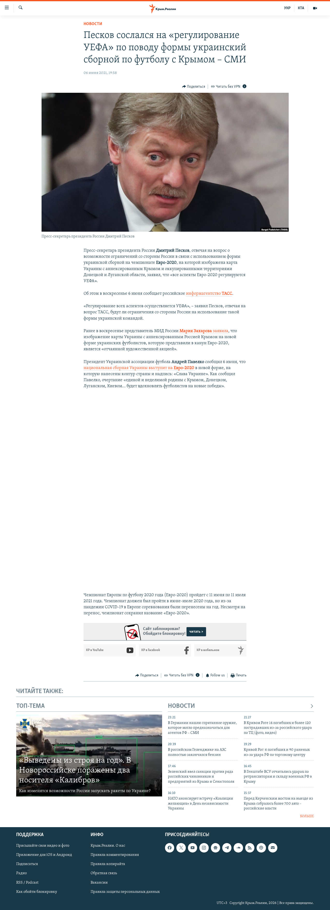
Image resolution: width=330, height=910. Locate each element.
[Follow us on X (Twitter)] (181, 847)
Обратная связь (104, 873)
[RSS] (249, 847)
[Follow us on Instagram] (203, 847)
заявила (203, 331)
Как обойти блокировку (36, 892)
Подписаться (27, 864)
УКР (287, 8)
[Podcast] (261, 847)
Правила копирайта (108, 864)
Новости (93, 24)
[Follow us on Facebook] (169, 847)
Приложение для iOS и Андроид (44, 855)
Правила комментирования (115, 855)
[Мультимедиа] (315, 8)
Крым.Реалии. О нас (108, 846)
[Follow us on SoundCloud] (238, 847)
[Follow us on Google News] (215, 847)
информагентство (209, 294)
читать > (196, 632)
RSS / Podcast (27, 883)
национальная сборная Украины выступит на (139, 368)
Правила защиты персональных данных (125, 892)
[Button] (193, 87)
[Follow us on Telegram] (226, 847)
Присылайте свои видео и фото (42, 846)
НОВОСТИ (181, 706)
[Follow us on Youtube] (192, 847)
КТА (301, 8)
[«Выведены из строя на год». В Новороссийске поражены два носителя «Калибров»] (89, 756)
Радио (21, 873)
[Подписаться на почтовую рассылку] (272, 847)
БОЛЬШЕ (307, 816)
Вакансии (99, 883)
